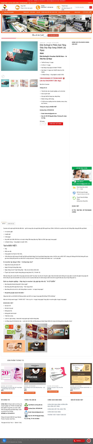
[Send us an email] (89, 2)
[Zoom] (3, 76)
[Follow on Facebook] (88, 2)
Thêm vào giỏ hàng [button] (6, 392)
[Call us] (91, 2)
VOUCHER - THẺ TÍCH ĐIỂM (52, 42)
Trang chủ (42, 42)
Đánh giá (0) (11, 223)
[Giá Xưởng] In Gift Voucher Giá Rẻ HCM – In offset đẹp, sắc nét (80, 388)
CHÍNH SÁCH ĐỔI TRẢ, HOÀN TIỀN (57, 409)
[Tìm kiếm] (90, 7)
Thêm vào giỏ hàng (55, 123)
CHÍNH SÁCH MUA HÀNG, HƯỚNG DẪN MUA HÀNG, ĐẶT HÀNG (57, 405)
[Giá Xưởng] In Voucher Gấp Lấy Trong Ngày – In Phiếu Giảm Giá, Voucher (11, 388)
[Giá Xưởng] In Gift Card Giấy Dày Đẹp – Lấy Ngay (34, 388)
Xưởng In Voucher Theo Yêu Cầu (55, 387)
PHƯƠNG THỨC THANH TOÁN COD (57, 414)
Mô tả (3, 223)
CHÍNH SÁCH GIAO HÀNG (54, 412)
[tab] (3, 223)
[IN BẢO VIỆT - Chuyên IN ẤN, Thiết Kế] (7, 7)
